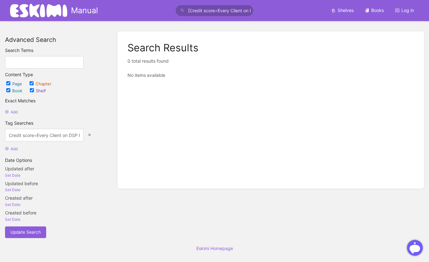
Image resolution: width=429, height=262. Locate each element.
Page (17, 83)
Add (14, 112)
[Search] (182, 10)
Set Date (12, 175)
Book (18, 90)
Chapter (43, 83)
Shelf (41, 90)
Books (377, 10)
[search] (214, 10)
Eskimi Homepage (214, 248)
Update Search (25, 232)
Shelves (346, 10)
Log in (407, 10)
